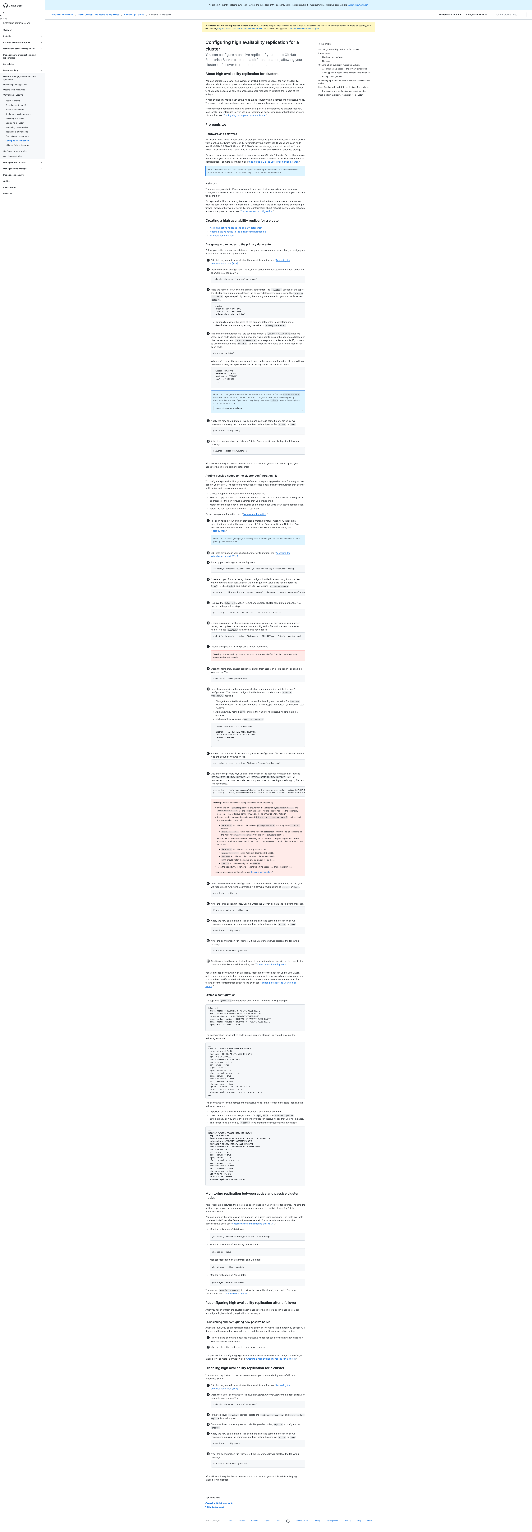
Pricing (317, 1521)
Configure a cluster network (18, 114)
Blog (359, 1521)
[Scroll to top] (526, 1526)
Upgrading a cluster (15, 123)
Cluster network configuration (256, 211)
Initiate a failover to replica (18, 145)
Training (347, 1521)
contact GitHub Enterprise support (303, 28)
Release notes (9, 187)
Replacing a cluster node (17, 132)
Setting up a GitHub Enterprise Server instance (273, 161)
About (369, 1521)
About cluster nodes (15, 109)
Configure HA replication (17, 140)
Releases (7, 193)
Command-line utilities (235, 1293)
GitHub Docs (16, 5)
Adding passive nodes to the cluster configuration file (238, 231)
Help (278, 1521)
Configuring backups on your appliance (244, 115)
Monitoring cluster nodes (17, 127)
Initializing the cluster (15, 118)
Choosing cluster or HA (16, 105)
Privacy (242, 1521)
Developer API (332, 1521)
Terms (229, 1521)
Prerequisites (218, 530)
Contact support (216, 1507)
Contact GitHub (302, 1521)
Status (266, 1521)
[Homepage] (288, 1521)
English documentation (357, 5)
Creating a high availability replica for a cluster (270, 1358)
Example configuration (222, 235)
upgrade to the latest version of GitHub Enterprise (239, 28)
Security (254, 1521)
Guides (6, 181)
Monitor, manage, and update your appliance (100, 14)
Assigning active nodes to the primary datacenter (236, 227)
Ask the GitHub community (221, 1503)
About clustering (13, 100)
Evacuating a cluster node (17, 136)
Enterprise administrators (16, 23)
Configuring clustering (135, 14)
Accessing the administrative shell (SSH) (253, 1223)
